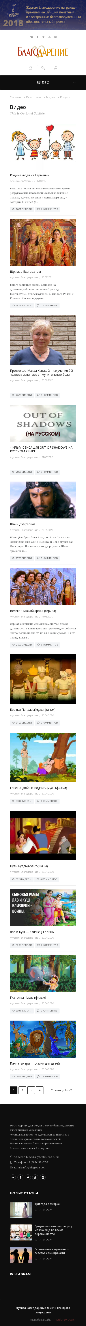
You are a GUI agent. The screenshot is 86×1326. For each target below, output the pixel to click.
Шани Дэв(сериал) (23, 524)
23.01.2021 (47, 277)
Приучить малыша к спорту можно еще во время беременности (53, 1230)
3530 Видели (24, 305)
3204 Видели (24, 945)
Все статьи (34, 97)
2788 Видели (24, 558)
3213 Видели (24, 879)
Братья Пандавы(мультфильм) (32, 709)
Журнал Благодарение (24, 277)
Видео (43, 83)
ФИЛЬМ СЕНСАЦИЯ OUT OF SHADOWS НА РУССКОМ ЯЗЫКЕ (41, 449)
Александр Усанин (21, 181)
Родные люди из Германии (29, 175)
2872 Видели (24, 209)
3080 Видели (24, 1011)
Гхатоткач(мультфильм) (28, 997)
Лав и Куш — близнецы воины (32, 932)
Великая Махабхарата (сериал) (33, 611)
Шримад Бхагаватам (25, 271)
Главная (16, 97)
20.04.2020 (48, 715)
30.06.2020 (47, 380)
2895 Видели (24, 1076)
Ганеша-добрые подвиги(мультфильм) (38, 788)
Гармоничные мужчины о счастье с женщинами (52, 1251)
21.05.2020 (47, 457)
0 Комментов (49, 209)
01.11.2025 (45, 1210)
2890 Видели (24, 472)
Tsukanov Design (66, 1320)
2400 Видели (24, 645)
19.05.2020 (47, 616)
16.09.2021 (41, 181)
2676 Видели (24, 395)
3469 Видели (24, 723)
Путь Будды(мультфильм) (29, 866)
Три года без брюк (47, 1204)
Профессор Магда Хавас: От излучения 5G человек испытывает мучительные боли (41, 372)
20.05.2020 (47, 530)
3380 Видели (24, 801)
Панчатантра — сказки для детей (35, 1063)
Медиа (51, 97)
